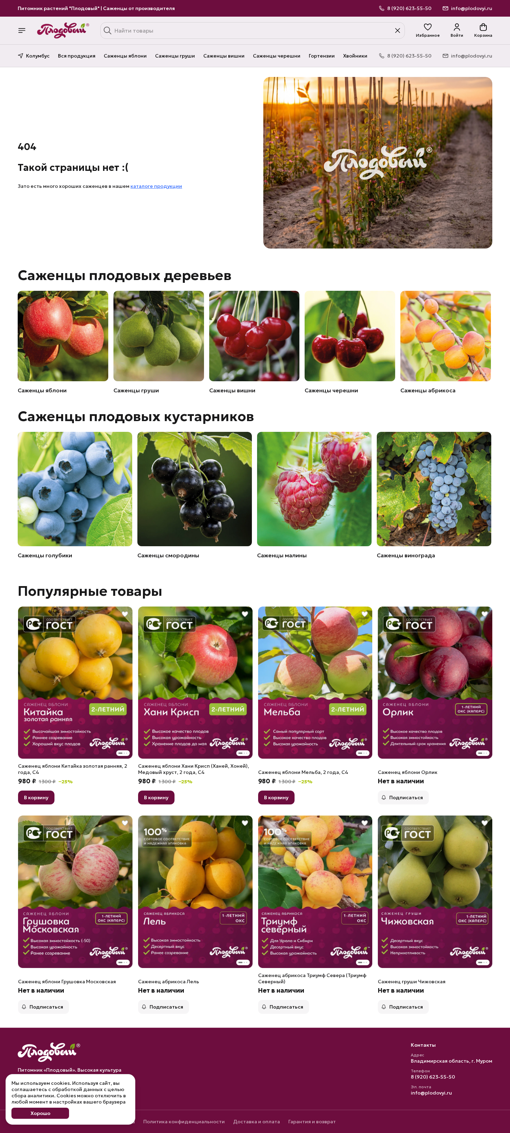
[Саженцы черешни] (350, 336)
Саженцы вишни (224, 56)
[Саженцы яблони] (63, 336)
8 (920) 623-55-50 (433, 1077)
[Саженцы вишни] (254, 336)
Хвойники (355, 56)
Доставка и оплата (256, 1121)
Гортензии (322, 56)
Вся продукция (76, 56)
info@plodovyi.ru (431, 1093)
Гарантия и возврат (312, 1121)
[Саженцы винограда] (434, 489)
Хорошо (40, 1113)
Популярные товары (90, 591)
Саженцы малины (282, 555)
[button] (428, 30)
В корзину (36, 797)
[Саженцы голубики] (75, 489)
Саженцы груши (175, 56)
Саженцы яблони (125, 56)
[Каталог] (22, 30)
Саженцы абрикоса (428, 390)
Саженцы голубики (45, 555)
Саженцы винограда (406, 555)
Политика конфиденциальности (184, 1121)
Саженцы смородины (168, 555)
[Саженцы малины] (314, 489)
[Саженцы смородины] (194, 489)
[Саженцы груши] (158, 336)
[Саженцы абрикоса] (445, 336)
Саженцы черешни (276, 56)
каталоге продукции (156, 186)
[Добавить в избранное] (125, 614)
